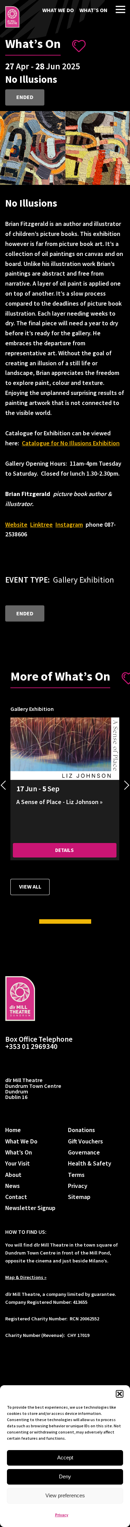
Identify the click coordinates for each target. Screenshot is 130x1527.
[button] (119, 1393)
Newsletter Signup (30, 1208)
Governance (84, 1152)
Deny (65, 1476)
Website (16, 524)
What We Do (58, 10)
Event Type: (27, 580)
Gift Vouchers (85, 1141)
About (13, 1175)
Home (13, 1130)
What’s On (93, 10)
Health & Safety (89, 1163)
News (12, 1186)
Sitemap (79, 1197)
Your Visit (17, 1163)
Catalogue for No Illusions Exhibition (71, 443)
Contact (16, 1197)
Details (64, 850)
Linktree (41, 524)
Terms (76, 1175)
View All (30, 886)
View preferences (65, 1495)
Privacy (61, 1514)
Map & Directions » (25, 1277)
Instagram (69, 524)
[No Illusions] (12, 17)
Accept (65, 1457)
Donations (81, 1130)
